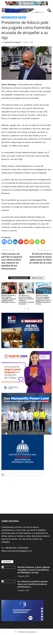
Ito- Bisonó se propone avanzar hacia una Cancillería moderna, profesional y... (33, 584)
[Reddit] (26, 241)
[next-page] (28, 308)
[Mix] (31, 241)
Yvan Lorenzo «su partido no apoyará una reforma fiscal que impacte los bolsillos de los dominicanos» (11, 261)
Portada (22, 17)
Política (4, 293)
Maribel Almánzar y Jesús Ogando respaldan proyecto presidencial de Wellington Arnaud (8, 298)
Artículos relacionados (19, 278)
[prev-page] (24, 308)
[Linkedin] (15, 241)
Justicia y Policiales (9, 17)
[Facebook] (4, 241)
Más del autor (37, 278)
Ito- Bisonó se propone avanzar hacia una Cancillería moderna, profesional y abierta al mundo (26, 299)
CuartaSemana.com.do (10, 527)
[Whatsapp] (37, 241)
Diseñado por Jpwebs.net (27, 632)
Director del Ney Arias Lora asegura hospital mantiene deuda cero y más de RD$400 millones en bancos (43, 299)
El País (21, 293)
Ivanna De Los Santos (12, 42)
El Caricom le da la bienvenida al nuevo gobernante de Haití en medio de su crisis (40, 258)
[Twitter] (9, 241)
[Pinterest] (20, 241)
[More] (42, 241)
